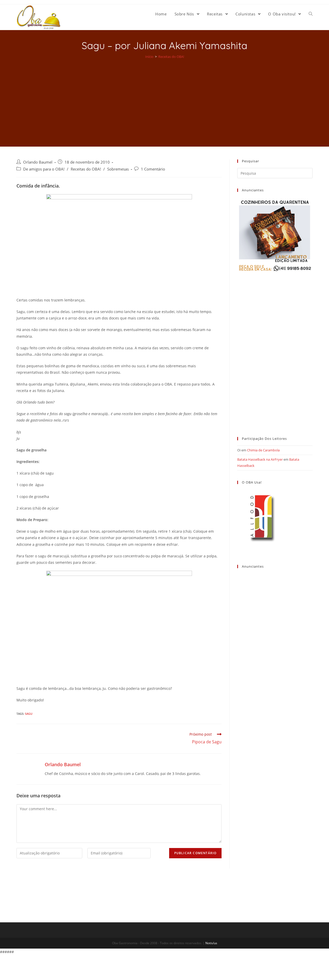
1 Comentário (153, 169)
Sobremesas (118, 169)
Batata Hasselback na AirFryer (260, 459)
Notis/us (211, 943)
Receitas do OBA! (86, 169)
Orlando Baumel (37, 162)
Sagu (28, 714)
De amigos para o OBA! (44, 169)
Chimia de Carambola (263, 450)
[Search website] (310, 13)
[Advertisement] (164, 99)
